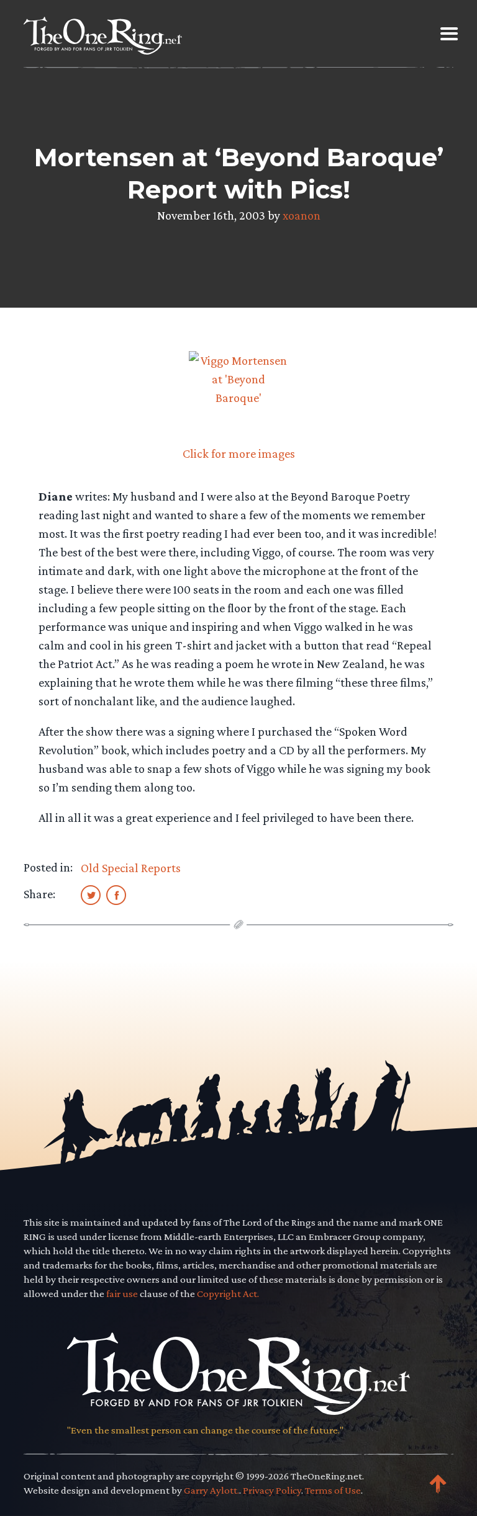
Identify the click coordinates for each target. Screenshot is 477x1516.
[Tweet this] (91, 894)
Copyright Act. (228, 1294)
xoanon (301, 215)
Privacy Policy (272, 1490)
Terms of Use (333, 1490)
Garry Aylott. (211, 1490)
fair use (122, 1294)
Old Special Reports (131, 868)
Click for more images (239, 453)
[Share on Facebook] (116, 894)
